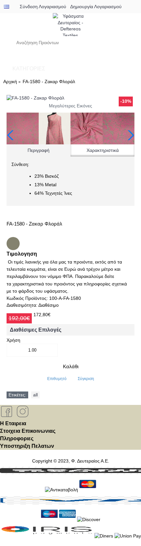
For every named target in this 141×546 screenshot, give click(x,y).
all (35, 394)
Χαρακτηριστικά (103, 150)
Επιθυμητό (57, 378)
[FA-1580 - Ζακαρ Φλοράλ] (70, 98)
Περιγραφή (39, 150)
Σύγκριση (86, 378)
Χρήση (13, 340)
